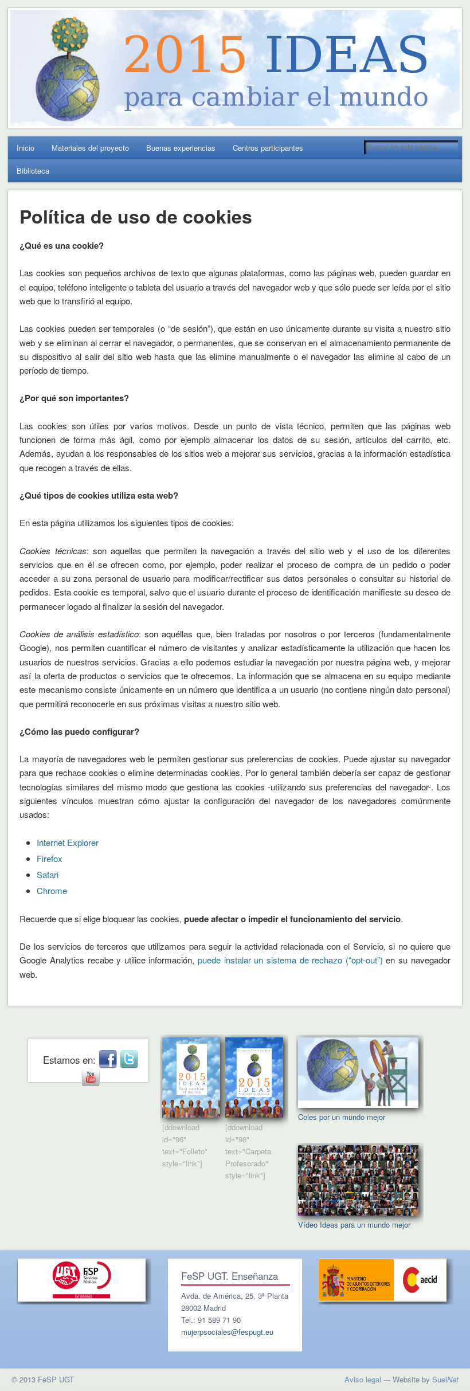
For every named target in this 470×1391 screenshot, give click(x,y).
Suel (445, 1379)
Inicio (25, 147)
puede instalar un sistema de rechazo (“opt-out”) (290, 960)
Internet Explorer (68, 842)
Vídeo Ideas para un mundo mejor (354, 1224)
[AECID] (382, 1298)
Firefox (49, 858)
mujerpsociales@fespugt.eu (227, 1331)
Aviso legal (362, 1379)
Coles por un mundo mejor (341, 1116)
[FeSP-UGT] (82, 1298)
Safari (47, 874)
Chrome (52, 890)
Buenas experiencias (181, 147)
